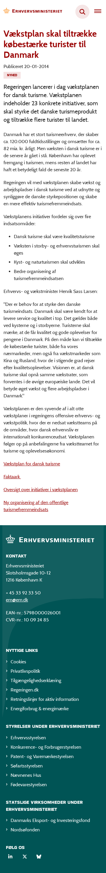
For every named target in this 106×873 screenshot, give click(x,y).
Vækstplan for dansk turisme (32, 464)
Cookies (18, 662)
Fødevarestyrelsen (29, 784)
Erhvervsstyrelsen (28, 737)
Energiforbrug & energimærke (40, 708)
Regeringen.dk (25, 690)
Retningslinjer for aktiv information (45, 699)
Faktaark (12, 476)
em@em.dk (17, 600)
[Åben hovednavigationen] (100, 11)
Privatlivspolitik (25, 671)
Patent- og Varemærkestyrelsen (42, 756)
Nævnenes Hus (26, 775)
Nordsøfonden (25, 830)
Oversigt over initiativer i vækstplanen (41, 489)
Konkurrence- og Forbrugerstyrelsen (46, 747)
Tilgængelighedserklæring (36, 680)
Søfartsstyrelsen (27, 766)
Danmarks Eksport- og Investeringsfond (50, 820)
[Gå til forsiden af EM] (31, 12)
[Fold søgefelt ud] (82, 12)
